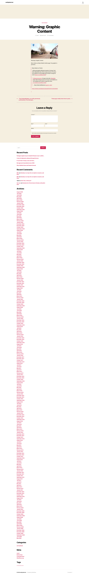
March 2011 (19, 487)
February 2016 (20, 392)
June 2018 (19, 347)
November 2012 (20, 454)
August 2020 (20, 307)
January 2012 (20, 470)
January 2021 (20, 299)
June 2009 (19, 520)
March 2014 (19, 429)
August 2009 (20, 517)
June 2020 (19, 310)
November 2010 (20, 493)
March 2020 (19, 315)
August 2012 (20, 459)
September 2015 (20, 400)
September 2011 (20, 477)
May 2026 (19, 196)
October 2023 (20, 246)
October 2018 (20, 341)
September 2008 (21, 535)
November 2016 (20, 378)
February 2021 (20, 297)
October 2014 (20, 418)
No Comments (51, 35)
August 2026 (20, 192)
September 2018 (20, 342)
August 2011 (20, 479)
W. (38, 35)
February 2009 (20, 527)
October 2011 (20, 475)
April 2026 (19, 198)
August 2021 (20, 288)
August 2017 (20, 363)
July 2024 (19, 232)
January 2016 (20, 394)
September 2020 (21, 305)
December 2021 (20, 281)
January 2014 (20, 432)
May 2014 (19, 426)
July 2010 (19, 499)
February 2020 (20, 317)
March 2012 (19, 467)
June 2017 (19, 366)
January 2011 (20, 490)
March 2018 (19, 352)
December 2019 (20, 320)
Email (46, 123)
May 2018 (19, 349)
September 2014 (20, 419)
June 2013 (19, 443)
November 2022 (20, 264)
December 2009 (20, 511)
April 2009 (19, 523)
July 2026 (19, 193)
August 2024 (20, 230)
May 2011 (19, 483)
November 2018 (20, 339)
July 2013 (19, 442)
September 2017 (20, 361)
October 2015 (20, 398)
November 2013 (20, 435)
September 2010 (20, 496)
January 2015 (20, 413)
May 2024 (19, 235)
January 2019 (20, 336)
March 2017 (19, 371)
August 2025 (20, 211)
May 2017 (19, 368)
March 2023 (19, 257)
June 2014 (19, 424)
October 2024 (20, 227)
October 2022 (20, 265)
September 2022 (21, 267)
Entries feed (19, 554)
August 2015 (20, 402)
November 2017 (20, 358)
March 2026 (19, 200)
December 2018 (20, 337)
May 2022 (19, 273)
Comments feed (20, 556)
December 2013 (20, 434)
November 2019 (20, 321)
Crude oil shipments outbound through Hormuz (28, 158)
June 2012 (19, 462)
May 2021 (19, 293)
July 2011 (19, 480)
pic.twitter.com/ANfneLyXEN (39, 82)
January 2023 (20, 261)
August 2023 (20, 249)
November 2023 (20, 244)
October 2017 (20, 360)
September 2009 (21, 515)
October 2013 (20, 437)
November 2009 (20, 512)
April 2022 (19, 275)
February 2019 (20, 334)
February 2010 (20, 507)
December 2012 (20, 453)
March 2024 (19, 238)
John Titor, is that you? (26, 180)
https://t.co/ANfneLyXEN (40, 75)
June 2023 (19, 252)
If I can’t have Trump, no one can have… (26, 160)
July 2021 (19, 289)
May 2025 (19, 216)
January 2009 (20, 528)
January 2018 (20, 355)
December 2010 (20, 491)
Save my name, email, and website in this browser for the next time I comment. (44, 133)
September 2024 (21, 228)
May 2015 (19, 406)
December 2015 (20, 395)
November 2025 (20, 206)
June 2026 (19, 195)
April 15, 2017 (43, 35)
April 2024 (19, 236)
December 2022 (20, 262)
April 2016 (19, 389)
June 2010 (19, 501)
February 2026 (20, 201)
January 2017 (20, 374)
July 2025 (19, 212)
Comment (33, 114)
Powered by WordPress (31, 572)
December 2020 (20, 301)
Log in (18, 553)
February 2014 (20, 430)
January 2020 (20, 318)
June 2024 (19, 233)
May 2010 (19, 503)
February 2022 (20, 278)
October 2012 (20, 456)
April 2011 (19, 485)
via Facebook (44, 22)
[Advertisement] (44, 11)
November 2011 (20, 474)
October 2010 (20, 495)
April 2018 (19, 350)
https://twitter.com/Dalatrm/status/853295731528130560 (45, 88)
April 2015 (19, 408)
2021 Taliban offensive (20, 565)
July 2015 (19, 403)
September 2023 (21, 248)
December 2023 (20, 243)
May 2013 (19, 445)
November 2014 (20, 416)
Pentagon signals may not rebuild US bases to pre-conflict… (30, 155)
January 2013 (20, 451)
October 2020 (20, 304)
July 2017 (19, 365)
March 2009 (19, 525)
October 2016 (20, 379)
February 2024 (20, 240)
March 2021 (19, 296)
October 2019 (20, 323)
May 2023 (19, 254)
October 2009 (20, 514)
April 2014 (19, 427)
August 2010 (20, 498)
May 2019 (19, 329)
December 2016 (20, 376)
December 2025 (20, 204)
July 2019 (19, 328)
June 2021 (19, 291)
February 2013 (20, 450)
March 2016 (19, 390)
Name (32, 123)
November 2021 (20, 283)
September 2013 (20, 438)
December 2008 (20, 530)
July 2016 (19, 384)
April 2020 (19, 313)
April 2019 (19, 331)
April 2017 (19, 370)
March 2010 (19, 506)
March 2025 (19, 219)
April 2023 (19, 256)
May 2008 (19, 538)
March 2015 (19, 410)
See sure (19, 183)
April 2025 (19, 217)
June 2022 (19, 272)
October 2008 (20, 533)
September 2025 (21, 209)
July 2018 (19, 345)
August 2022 (20, 268)
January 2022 (20, 280)
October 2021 (20, 285)
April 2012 (19, 466)
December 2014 (20, 414)
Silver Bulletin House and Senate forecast (26, 165)
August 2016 (20, 382)
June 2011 (19, 482)
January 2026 (20, 203)
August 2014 (20, 421)
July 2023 (19, 251)
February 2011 (20, 488)
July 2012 (19, 461)
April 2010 (19, 504)
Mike (18, 172)
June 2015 (19, 405)
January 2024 (20, 241)
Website (32, 128)
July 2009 (19, 519)
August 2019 (20, 326)
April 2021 (19, 294)
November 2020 (20, 302)
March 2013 (19, 448)
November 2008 (20, 531)
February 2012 (20, 469)
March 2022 (19, 277)
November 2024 (20, 225)
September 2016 (20, 381)
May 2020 (19, 312)
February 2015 (20, 411)
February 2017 (20, 373)
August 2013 (20, 440)
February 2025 (20, 220)
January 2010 (20, 509)
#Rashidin (53, 78)
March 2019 (19, 333)
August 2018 (20, 344)
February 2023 (20, 259)
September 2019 (20, 325)
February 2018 (20, 353)
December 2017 (20, 357)
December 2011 (20, 472)
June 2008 (19, 536)
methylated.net (9, 2)
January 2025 (20, 222)
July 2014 (19, 422)
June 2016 (19, 386)
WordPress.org (20, 558)
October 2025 (20, 208)
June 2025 (19, 214)
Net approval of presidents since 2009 (25, 163)
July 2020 (19, 309)
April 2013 (19, 446)
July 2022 (19, 270)
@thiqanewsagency (37, 78)
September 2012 (20, 458)
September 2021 (20, 286)
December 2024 (20, 224)
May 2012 (19, 464)
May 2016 (19, 387)
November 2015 (20, 397)
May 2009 (19, 522)
